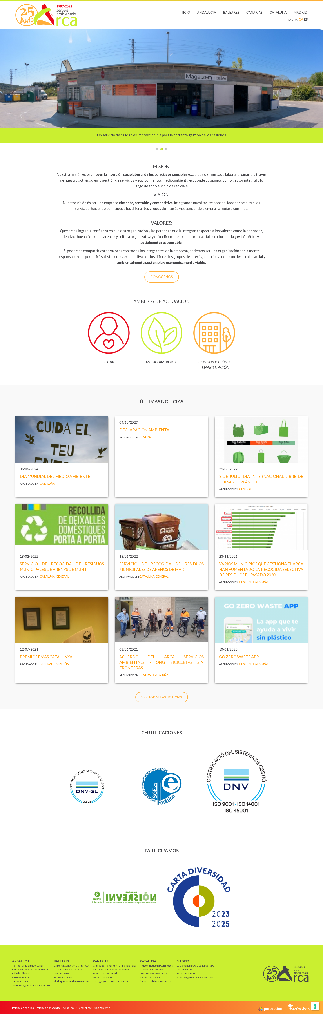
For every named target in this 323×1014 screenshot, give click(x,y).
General (145, 437)
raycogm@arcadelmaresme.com (111, 981)
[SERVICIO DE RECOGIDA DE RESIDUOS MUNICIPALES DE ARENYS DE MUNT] (61, 527)
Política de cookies (23, 1007)
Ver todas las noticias (161, 697)
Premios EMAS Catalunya (46, 656)
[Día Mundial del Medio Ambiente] (61, 439)
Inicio (185, 12)
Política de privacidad (48, 1007)
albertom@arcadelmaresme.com (195, 977)
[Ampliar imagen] (236, 786)
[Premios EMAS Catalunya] (61, 620)
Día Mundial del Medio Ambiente (55, 476)
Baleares (231, 12)
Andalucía (206, 12)
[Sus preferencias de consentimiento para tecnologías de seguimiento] (315, 1006)
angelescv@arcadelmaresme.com (31, 985)
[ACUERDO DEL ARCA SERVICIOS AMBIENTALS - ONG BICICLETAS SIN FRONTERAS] (161, 620)
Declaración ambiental (145, 429)
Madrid (300, 12)
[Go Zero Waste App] (261, 620)
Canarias (254, 12)
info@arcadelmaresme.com (155, 981)
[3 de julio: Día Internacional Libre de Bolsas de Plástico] (261, 439)
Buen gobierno (101, 1007)
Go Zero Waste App (239, 656)
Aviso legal (69, 1007)
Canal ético (84, 1007)
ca (301, 19)
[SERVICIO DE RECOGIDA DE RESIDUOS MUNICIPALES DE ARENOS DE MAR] (161, 527)
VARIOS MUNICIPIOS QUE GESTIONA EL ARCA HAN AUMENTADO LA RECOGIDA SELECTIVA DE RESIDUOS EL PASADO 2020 (261, 569)
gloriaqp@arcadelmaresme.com (72, 981)
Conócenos (161, 277)
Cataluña (278, 12)
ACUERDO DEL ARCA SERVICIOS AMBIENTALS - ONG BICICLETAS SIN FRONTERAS (161, 662)
